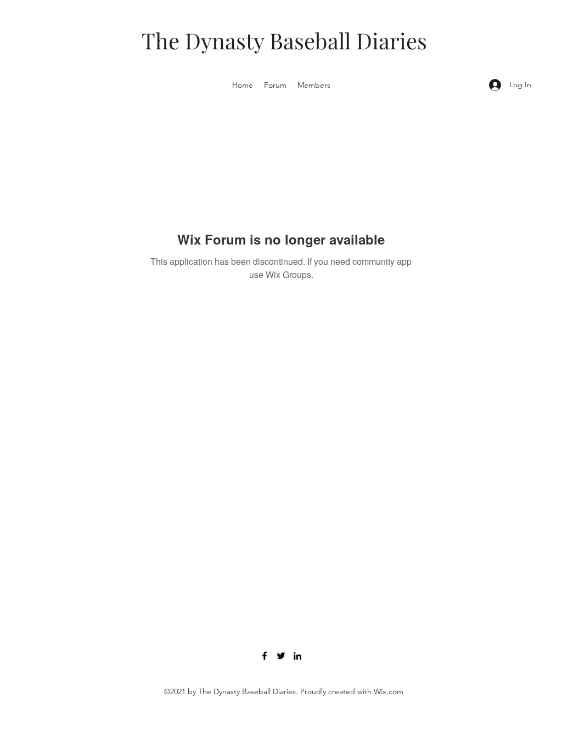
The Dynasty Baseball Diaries (284, 40)
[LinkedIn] (297, 655)
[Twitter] (281, 655)
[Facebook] (264, 655)
